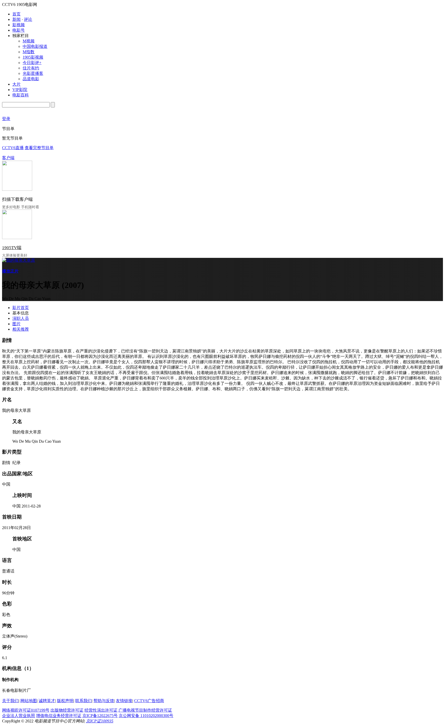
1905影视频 (33, 57)
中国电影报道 (35, 46)
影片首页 (20, 307)
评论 (28, 19)
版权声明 (65, 700)
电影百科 (20, 95)
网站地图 (28, 700)
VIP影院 (19, 89)
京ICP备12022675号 (100, 715)
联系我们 (83, 700)
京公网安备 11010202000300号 (146, 715)
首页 (16, 14)
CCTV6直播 (13, 148)
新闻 (16, 19)
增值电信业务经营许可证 (58, 715)
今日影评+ (32, 62)
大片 (16, 84)
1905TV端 (11, 247)
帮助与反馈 (103, 700)
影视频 (18, 25)
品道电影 (31, 79)
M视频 (29, 41)
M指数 (29, 52)
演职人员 (20, 318)
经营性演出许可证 (100, 710)
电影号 (18, 30)
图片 (16, 324)
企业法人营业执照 (18, 715)
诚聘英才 (47, 700)
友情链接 (124, 700)
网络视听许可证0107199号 (25, 710)
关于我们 (10, 700)
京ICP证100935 (99, 721)
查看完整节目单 (39, 148)
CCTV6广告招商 (149, 700)
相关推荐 (20, 329)
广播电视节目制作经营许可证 (145, 710)
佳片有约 (31, 68)
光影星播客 (33, 73)
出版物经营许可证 (66, 710)
